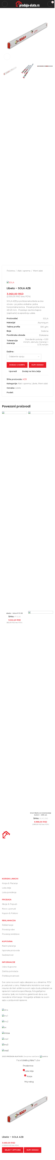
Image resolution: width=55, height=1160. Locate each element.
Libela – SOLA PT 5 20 (14, 613)
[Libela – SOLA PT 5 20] (14, 511)
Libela (18, 388)
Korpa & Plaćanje (10, 883)
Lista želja (6, 888)
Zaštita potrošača (10, 971)
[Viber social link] (31, 392)
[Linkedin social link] (27, 392)
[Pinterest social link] (24, 392)
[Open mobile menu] (5, 4)
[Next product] (14, 276)
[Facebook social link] (15, 392)
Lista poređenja (9, 892)
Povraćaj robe (8, 929)
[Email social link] (21, 392)
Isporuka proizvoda (11, 950)
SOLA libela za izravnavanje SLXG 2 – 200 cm (40, 814)
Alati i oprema (23, 271)
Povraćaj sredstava (10, 934)
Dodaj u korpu (17, 365)
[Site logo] (27, 4)
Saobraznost (7, 955)
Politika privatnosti (10, 976)
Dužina (10, 351)
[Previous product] (8, 276)
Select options (13, 1150)
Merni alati (38, 271)
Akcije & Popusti (9, 904)
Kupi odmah (38, 365)
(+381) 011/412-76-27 (16, 866)
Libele (34, 383)
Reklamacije (7, 925)
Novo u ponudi (9, 909)
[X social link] (18, 392)
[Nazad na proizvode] (11, 276)
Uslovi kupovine (9, 967)
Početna (11, 271)
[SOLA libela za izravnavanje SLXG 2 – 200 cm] (40, 511)
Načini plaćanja (9, 946)
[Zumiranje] (7, 57)
